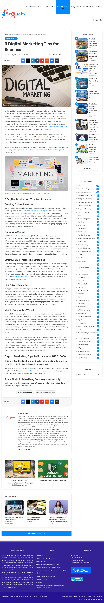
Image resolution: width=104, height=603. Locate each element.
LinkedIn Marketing (84, 205)
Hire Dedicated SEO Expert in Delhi (48, 568)
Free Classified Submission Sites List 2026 (94, 137)
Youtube (80, 287)
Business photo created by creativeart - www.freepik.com (20, 105)
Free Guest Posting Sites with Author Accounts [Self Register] (94, 124)
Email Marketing (83, 274)
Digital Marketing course (39, 139)
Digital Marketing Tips (46, 392)
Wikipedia (81, 348)
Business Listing (83, 245)
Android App (82, 313)
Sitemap (40, 582)
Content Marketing (84, 248)
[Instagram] (31, 449)
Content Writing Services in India (48, 564)
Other (79, 215)
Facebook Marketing (85, 202)
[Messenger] (52, 60)
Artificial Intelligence (84, 251)
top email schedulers (19, 277)
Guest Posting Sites (84, 219)
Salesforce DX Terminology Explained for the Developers (14, 519)
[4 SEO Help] (13, 13)
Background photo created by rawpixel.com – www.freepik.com (27, 193)
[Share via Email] (57, 60)
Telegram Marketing (84, 354)
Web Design (81, 225)
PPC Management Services (46, 576)
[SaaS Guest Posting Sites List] (82, 83)
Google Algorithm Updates (86, 238)
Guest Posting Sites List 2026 (94, 158)
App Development (83, 267)
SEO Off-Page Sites (84, 192)
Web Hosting (82, 261)
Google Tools (82, 241)
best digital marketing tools (57, 127)
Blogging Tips (82, 232)
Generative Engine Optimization (88, 333)
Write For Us (73, 596)
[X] (28, 60)
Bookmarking (82, 323)
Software (81, 294)
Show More (88, 168)
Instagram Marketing (85, 199)
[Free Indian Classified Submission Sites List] (82, 149)
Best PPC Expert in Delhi (45, 558)
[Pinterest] (42, 60)
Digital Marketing (63, 7)
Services (41, 7)
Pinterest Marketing (84, 341)
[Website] (19, 449)
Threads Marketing (84, 212)
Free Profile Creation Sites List (94, 93)
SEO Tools (81, 281)
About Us (40, 555)
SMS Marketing (83, 345)
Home (8, 34)
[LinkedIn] (33, 60)
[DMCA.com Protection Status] (77, 580)
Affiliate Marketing (84, 310)
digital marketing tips (55, 150)
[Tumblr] (37, 60)
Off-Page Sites (51, 7)
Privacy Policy (42, 579)
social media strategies (31, 371)
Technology (81, 303)
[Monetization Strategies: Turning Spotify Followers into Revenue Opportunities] (58, 507)
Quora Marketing (83, 351)
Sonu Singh (11, 55)
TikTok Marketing (83, 300)
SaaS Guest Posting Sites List (93, 81)
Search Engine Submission (86, 326)
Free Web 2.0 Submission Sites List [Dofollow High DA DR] (93, 68)
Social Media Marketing (85, 195)
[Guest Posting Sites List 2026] (82, 160)
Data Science (82, 307)
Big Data (80, 320)
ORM (79, 297)
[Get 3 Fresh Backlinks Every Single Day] (82, 56)
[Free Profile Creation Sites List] (82, 95)
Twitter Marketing (83, 338)
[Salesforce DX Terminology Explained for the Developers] (14, 507)
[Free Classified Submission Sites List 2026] (82, 137)
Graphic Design (83, 290)
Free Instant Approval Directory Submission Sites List (93, 108)
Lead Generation (83, 277)
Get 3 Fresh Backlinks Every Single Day (93, 54)
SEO (79, 185)
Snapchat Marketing (84, 209)
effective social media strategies (35, 211)
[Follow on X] (15, 55)
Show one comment (36, 533)
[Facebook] (23, 60)
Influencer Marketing (84, 316)
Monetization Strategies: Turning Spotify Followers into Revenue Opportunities (58, 519)
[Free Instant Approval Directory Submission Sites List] (82, 108)
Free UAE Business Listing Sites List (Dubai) (93, 42)
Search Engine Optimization (21, 236)
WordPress (81, 258)
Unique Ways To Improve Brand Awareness (35, 518)
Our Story (99, 7)
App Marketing (82, 358)
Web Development (84, 235)
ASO (79, 329)
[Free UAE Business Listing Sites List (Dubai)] (82, 43)
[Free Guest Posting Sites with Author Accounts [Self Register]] (82, 124)
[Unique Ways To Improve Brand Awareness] (36, 507)
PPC (79, 264)
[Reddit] (47, 60)
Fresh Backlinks (31, 7)
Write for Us (90, 7)
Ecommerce (82, 228)
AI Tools (80, 254)
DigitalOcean (43, 596)
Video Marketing (83, 284)
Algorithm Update (78, 7)
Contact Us (41, 561)
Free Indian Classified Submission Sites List (93, 148)
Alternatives (82, 271)
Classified (81, 222)
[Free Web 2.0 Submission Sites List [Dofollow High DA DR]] (82, 68)
